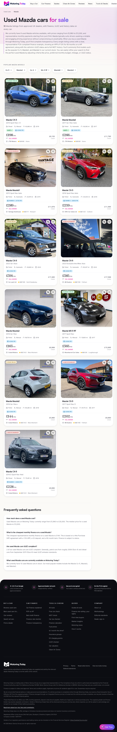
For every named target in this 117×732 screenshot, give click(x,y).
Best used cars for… (11, 611)
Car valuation (53, 646)
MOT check (53, 615)
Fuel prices (53, 627)
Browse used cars (10, 608)
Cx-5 (9, 70)
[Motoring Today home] (15, 3)
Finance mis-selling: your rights (80, 613)
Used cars (7, 12)
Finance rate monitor (33, 619)
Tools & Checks (102, 4)
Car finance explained (34, 608)
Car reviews (8, 615)
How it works (76, 629)
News (90, 4)
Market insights (77, 621)
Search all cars (9, 619)
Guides (56, 4)
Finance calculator (55, 623)
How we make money (100, 666)
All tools (52, 608)
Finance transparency (34, 623)
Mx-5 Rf (45, 70)
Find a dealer (8, 623)
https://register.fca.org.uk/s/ (78, 720)
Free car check (54, 611)
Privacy (65, 666)
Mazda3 (71, 70)
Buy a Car (34, 4)
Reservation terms (84, 666)
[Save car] (53, 81)
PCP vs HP (30, 611)
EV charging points (55, 638)
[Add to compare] (48, 81)
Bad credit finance (32, 615)
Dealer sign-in (99, 619)
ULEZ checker (54, 642)
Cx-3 (33, 70)
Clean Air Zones (69, 4)
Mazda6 (58, 70)
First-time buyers (78, 617)
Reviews (82, 4)
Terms (73, 666)
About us (97, 608)
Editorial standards (101, 615)
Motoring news (77, 625)
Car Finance (45, 4)
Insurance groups (55, 634)
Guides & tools (77, 608)
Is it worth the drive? (56, 630)
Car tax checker (54, 619)
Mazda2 (21, 70)
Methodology (99, 611)
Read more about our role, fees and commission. (19, 707)
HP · (11, 138)
